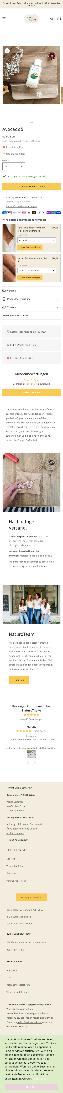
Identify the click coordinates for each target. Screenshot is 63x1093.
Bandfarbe (22, 235)
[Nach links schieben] (24, 122)
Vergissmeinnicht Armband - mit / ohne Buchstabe (32, 229)
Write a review (31, 392)
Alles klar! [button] (32, 1087)
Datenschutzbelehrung (18, 984)
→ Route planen (15, 810)
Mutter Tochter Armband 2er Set (32, 260)
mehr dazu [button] (39, 1078)
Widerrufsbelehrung (16, 992)
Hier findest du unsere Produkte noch (26, 942)
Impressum (12, 970)
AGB (8, 977)
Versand (14, 141)
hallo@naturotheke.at (29, 1022)
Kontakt (10, 858)
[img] (31, 714)
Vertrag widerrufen (16, 880)
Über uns (19, 679)
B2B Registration (15, 949)
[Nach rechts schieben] (38, 122)
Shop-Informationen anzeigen (21, 206)
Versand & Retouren (16, 866)
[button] (4, 18)
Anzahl (5, 160)
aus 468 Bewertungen (31, 719)
